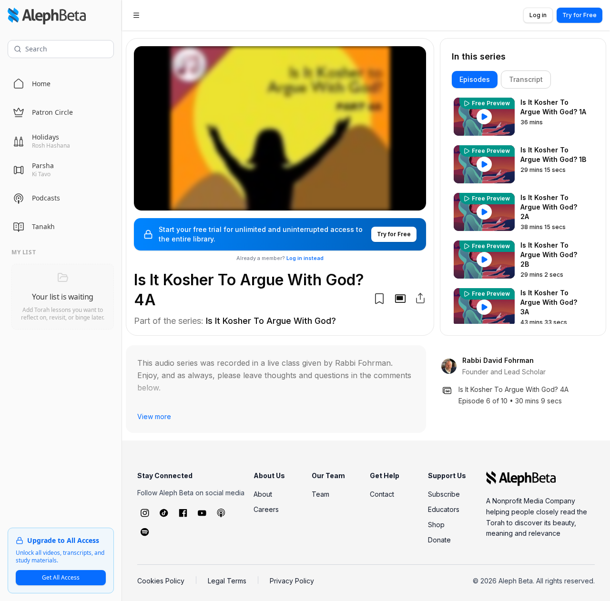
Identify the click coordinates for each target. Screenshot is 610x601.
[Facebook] (183, 513)
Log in (538, 15)
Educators (443, 509)
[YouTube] (202, 513)
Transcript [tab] (526, 79)
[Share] (420, 298)
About (263, 494)
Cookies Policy (160, 581)
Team (320, 494)
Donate (439, 540)
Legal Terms (227, 581)
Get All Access (61, 577)
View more (154, 416)
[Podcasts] (221, 513)
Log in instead (305, 258)
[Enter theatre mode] (400, 298)
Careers (266, 509)
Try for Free (579, 15)
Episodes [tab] (474, 79)
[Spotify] (144, 532)
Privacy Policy (292, 581)
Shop (436, 525)
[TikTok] (164, 513)
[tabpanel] (523, 210)
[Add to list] (379, 298)
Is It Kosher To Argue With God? (271, 321)
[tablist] (523, 79)
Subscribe (444, 494)
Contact (382, 494)
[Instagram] (144, 513)
